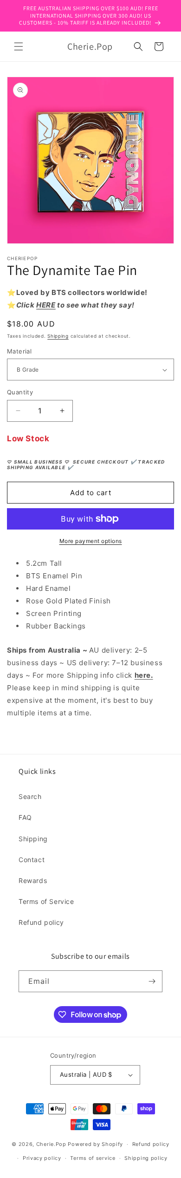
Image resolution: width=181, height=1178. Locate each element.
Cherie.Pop (51, 1144)
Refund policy (41, 922)
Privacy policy (42, 1158)
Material (19, 351)
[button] (18, 46)
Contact (32, 860)
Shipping (58, 336)
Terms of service (92, 1158)
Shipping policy (146, 1158)
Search (30, 796)
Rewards (33, 880)
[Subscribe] (152, 981)
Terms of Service (46, 901)
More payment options (90, 540)
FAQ (25, 817)
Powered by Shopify (95, 1144)
